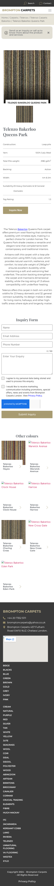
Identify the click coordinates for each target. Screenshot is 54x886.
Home (5, 17)
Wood (7, 770)
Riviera (7, 836)
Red (5, 719)
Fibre (6, 808)
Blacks (7, 669)
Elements (8, 804)
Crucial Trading (13, 800)
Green (6, 678)
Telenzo (24, 17)
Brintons (8, 783)
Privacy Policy (35, 395)
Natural (8, 711)
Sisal (6, 757)
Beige (6, 665)
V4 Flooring (10, 852)
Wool (6, 749)
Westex (7, 856)
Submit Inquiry (27, 414)
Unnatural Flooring (9, 847)
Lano (6, 832)
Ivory (6, 695)
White (6, 732)
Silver (6, 723)
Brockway (9, 787)
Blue (6, 674)
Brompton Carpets (36, 872)
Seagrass (9, 744)
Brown (7, 682)
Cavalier (8, 791)
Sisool (7, 761)
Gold (6, 686)
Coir (5, 753)
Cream (7, 706)
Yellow (7, 736)
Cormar (8, 795)
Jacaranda (9, 824)
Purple (7, 715)
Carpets (18, 10)
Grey (6, 691)
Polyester (9, 766)
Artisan (7, 778)
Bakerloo (22, 229)
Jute (5, 740)
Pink (5, 699)
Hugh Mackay (11, 812)
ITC (4, 820)
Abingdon (9, 774)
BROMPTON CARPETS (22, 611)
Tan (5, 728)
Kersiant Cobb (12, 828)
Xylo (6, 861)
